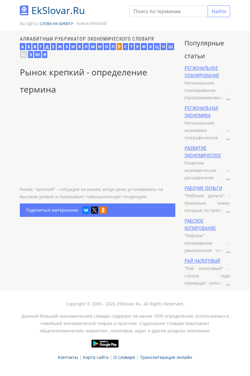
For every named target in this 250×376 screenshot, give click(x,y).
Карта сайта (96, 357)
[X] (94, 210)
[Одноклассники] (103, 210)
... (228, 97)
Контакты (68, 357)
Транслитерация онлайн (166, 357)
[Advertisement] (97, 143)
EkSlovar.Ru (58, 10)
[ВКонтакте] (86, 210)
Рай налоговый (202, 261)
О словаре (124, 357)
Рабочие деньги (203, 188)
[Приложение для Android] (105, 343)
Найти (219, 11)
